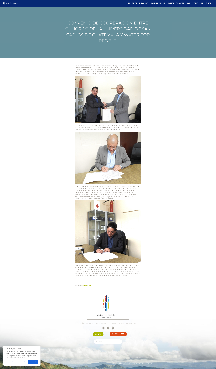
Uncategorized (86, 285)
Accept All (33, 362)
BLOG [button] (189, 3)
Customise (11, 362)
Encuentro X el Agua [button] (138, 3)
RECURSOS (112, 323)
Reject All (22, 362)
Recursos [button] (198, 3)
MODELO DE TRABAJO (99, 323)
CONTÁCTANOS (122, 323)
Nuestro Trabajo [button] (176, 3)
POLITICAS (133, 323)
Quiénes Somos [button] (158, 3)
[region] (21, 356)
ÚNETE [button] (208, 3)
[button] (118, 334)
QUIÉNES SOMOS (85, 323)
